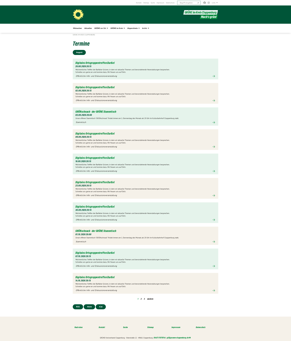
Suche (153, 3)
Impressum (160, 3)
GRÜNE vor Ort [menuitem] (100, 28)
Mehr (145, 76)
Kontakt (139, 3)
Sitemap (146, 3)
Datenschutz (170, 3)
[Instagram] (208, 2)
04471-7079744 (160, 337)
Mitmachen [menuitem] (77, 28)
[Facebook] (204, 2)
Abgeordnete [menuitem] (132, 28)
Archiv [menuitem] (144, 28)
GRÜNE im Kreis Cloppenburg (201, 12)
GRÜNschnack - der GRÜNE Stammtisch (95, 111)
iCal (100, 306)
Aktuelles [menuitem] (88, 28)
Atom (89, 306)
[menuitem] (139, 2)
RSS (78, 306)
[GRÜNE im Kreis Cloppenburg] (78, 14)
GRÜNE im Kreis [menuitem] (116, 28)
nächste (150, 299)
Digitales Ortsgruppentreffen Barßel (95, 62)
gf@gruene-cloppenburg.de (178, 337)
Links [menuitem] (214, 3)
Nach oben (79, 327)
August (79, 52)
